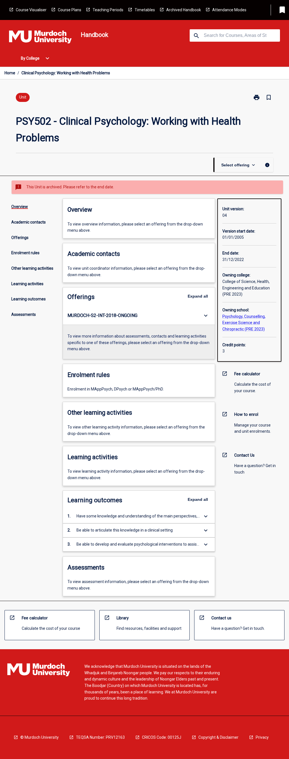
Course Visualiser (31, 10)
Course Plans (69, 10)
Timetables (145, 10)
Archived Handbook (183, 10)
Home (10, 73)
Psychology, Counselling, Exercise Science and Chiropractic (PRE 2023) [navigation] (244, 322)
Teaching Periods (108, 10)
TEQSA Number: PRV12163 (100, 737)
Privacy (262, 737)
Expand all (198, 296)
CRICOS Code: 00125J (161, 737)
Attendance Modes (229, 10)
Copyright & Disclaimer (218, 737)
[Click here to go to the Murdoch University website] (40, 38)
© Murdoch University (39, 737)
